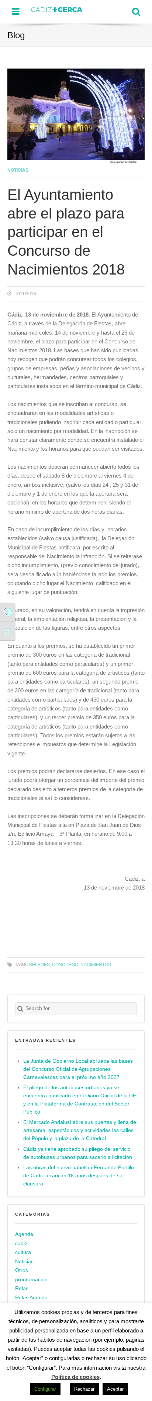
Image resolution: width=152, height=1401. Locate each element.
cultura (23, 1252)
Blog (16, 35)
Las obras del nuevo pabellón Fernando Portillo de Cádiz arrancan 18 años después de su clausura (78, 1176)
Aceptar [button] (115, 1389)
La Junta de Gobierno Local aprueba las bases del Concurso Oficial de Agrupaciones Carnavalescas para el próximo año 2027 (78, 1069)
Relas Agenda (31, 1297)
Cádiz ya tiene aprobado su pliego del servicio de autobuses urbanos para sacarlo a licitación (77, 1153)
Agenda (24, 1234)
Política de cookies (75, 1377)
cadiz (21, 1243)
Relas (21, 1288)
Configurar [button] (45, 1389)
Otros (21, 1270)
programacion (31, 1279)
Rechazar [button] (84, 1389)
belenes (39, 964)
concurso (65, 964)
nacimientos (95, 964)
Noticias (17, 170)
